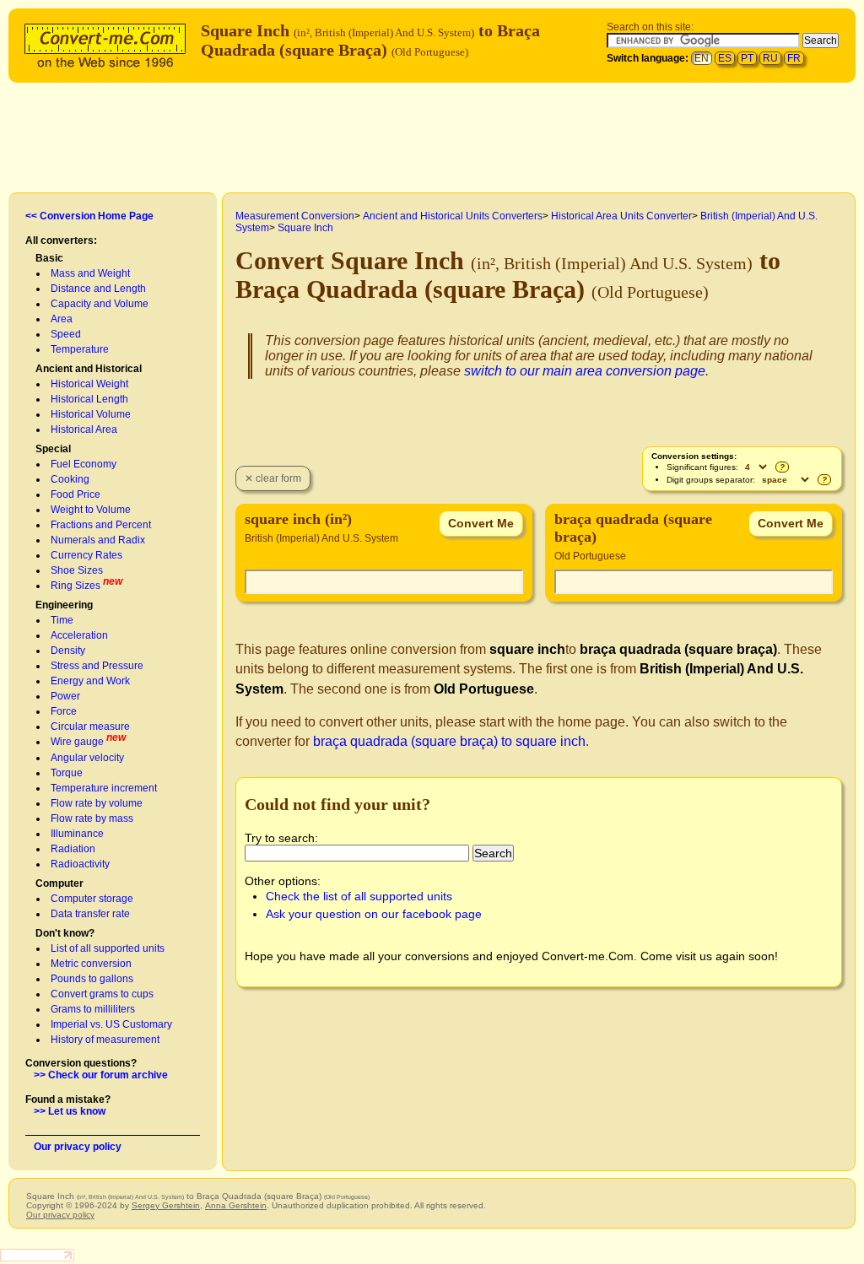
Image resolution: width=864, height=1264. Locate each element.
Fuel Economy (83, 464)
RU (770, 58)
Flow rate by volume (97, 803)
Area (62, 319)
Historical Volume (91, 414)
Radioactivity (80, 864)
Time (62, 620)
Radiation (73, 849)
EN (701, 58)
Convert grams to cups (102, 994)
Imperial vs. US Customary (111, 1024)
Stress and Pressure (97, 666)
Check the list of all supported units (359, 896)
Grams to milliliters (93, 1009)
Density (68, 650)
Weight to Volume (91, 510)
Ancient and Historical (88, 369)
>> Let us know (69, 1111)
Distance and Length (98, 288)
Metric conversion (91, 964)
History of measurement (105, 1039)
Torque (67, 773)
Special (53, 449)
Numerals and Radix (98, 540)
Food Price (75, 494)
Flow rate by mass (92, 818)
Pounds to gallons (92, 979)
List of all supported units (108, 948)
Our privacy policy (78, 1147)
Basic (49, 258)
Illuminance (77, 834)
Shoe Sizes (77, 570)
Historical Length (89, 399)
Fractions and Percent (101, 525)
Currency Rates (86, 555)
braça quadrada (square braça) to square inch (449, 741)
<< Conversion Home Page (89, 216)
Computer (59, 883)
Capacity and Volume (99, 304)
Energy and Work (90, 681)
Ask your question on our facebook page (374, 914)
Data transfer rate (90, 914)
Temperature (80, 349)
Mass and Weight (90, 273)
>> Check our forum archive (101, 1075)
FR (794, 58)
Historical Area (84, 429)
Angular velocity (87, 758)
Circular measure (90, 726)
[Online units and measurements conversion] (109, 43)
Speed (66, 334)
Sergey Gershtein (166, 1205)
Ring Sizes (75, 585)
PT (747, 58)
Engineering (64, 605)
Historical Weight (89, 384)
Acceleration (79, 635)
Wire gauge (77, 742)
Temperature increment (104, 788)
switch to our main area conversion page (584, 371)
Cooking (70, 479)
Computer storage (92, 899)
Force (64, 711)
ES (725, 58)
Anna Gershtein (236, 1205)
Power (65, 696)
